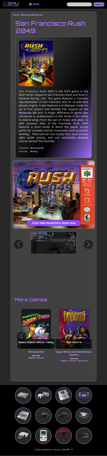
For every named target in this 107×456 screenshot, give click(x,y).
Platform (32, 358)
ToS (64, 449)
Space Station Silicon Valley (36, 342)
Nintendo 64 (28, 112)
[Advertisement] (53, 275)
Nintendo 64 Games (32, 15)
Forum (57, 449)
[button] (18, 244)
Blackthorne (74, 342)
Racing (34, 151)
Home (16, 15)
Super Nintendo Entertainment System (74, 353)
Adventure (83, 360)
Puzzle (41, 358)
